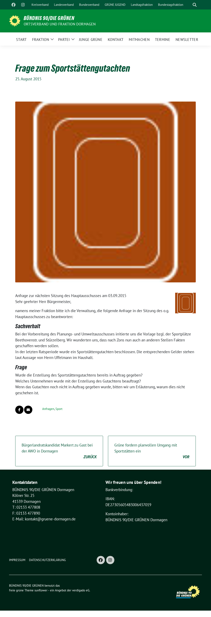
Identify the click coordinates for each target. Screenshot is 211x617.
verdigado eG (80, 590)
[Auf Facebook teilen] (19, 410)
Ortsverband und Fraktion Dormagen (60, 24)
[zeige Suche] (195, 5)
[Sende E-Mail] (28, 410)
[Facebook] (13, 5)
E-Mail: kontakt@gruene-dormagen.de (44, 518)
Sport (58, 409)
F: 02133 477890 (26, 513)
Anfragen (48, 409)
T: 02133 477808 (26, 507)
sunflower (40, 590)
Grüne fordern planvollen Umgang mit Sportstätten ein (151, 451)
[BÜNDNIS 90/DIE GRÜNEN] (14, 20)
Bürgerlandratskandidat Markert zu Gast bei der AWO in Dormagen (59, 451)
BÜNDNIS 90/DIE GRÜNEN (49, 18)
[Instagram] (23, 5)
